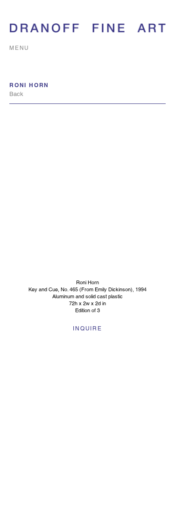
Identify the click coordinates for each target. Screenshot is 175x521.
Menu (19, 48)
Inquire (87, 328)
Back (16, 93)
